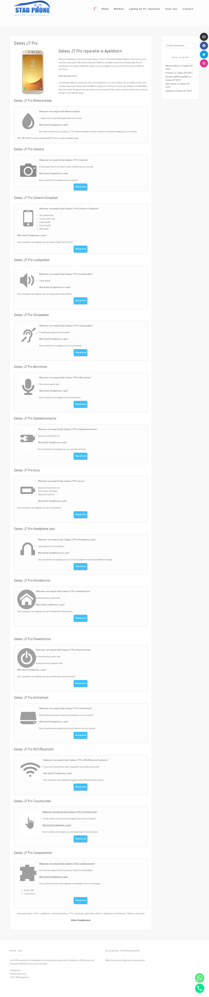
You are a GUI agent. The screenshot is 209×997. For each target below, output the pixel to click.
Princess (169, 72)
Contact (188, 8)
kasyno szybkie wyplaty (176, 76)
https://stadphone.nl (80, 920)
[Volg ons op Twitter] (204, 54)
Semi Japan (170, 83)
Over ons (171, 8)
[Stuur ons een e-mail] (204, 37)
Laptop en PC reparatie (144, 8)
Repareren (80, 186)
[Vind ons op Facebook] (204, 46)
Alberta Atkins (172, 65)
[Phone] (199, 988)
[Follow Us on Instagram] (204, 63)
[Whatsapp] (199, 977)
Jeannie (169, 90)
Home (105, 8)
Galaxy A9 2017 (185, 72)
